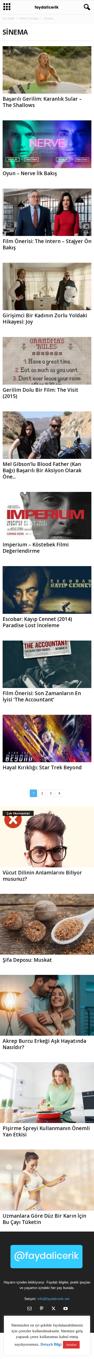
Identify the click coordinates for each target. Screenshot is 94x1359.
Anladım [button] (71, 1344)
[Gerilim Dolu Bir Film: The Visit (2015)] (47, 360)
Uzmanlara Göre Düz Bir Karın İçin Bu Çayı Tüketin (44, 1219)
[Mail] (30, 1309)
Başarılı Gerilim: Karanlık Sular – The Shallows (42, 102)
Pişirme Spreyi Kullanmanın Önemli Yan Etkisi (46, 1131)
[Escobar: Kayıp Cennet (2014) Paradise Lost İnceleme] (47, 590)
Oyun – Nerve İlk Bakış (30, 173)
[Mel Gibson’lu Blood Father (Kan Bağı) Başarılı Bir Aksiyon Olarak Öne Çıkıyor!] (47, 435)
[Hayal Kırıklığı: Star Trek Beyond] (47, 738)
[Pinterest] (42, 1309)
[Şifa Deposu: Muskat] (47, 924)
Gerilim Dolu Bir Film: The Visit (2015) (40, 393)
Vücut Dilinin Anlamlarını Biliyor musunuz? (42, 875)
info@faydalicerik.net (53, 1299)
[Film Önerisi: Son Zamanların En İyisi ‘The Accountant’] (47, 664)
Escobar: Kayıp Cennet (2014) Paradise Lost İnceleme (37, 622)
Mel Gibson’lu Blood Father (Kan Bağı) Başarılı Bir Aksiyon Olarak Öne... (42, 470)
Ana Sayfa (8, 18)
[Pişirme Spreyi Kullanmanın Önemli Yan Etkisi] (47, 1092)
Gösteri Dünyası (29, 18)
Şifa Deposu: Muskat (27, 960)
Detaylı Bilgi (51, 1344)
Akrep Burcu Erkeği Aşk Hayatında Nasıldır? (44, 1044)
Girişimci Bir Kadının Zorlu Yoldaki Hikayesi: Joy (45, 318)
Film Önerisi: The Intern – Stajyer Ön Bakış (47, 244)
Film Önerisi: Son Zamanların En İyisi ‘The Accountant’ (42, 696)
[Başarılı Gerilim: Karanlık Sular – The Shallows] (47, 70)
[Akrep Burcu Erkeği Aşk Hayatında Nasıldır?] (47, 1005)
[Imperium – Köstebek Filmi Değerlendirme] (47, 515)
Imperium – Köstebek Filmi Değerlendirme (36, 547)
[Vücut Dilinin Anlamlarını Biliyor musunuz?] (47, 836)
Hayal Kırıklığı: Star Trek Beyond (42, 767)
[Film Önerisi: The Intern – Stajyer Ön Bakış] (47, 212)
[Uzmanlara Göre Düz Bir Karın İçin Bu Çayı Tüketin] (47, 1179)
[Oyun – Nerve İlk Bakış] (47, 144)
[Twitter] (54, 1309)
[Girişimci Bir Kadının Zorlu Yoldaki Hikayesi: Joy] (47, 286)
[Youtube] (65, 1309)
